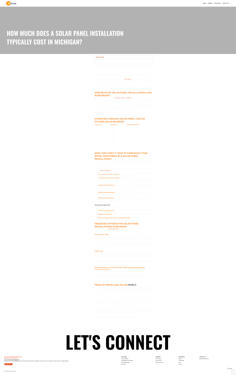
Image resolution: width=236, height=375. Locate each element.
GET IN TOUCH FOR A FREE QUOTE (11, 359)
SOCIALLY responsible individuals (13, 356)
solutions (124, 356)
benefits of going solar (105, 170)
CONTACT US (225, 3)
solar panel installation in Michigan (122, 97)
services (158, 356)
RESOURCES (217, 3)
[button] (8, 364)
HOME (204, 3)
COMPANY (210, 3)
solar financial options (113, 229)
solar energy (128, 79)
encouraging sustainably (11, 358)
